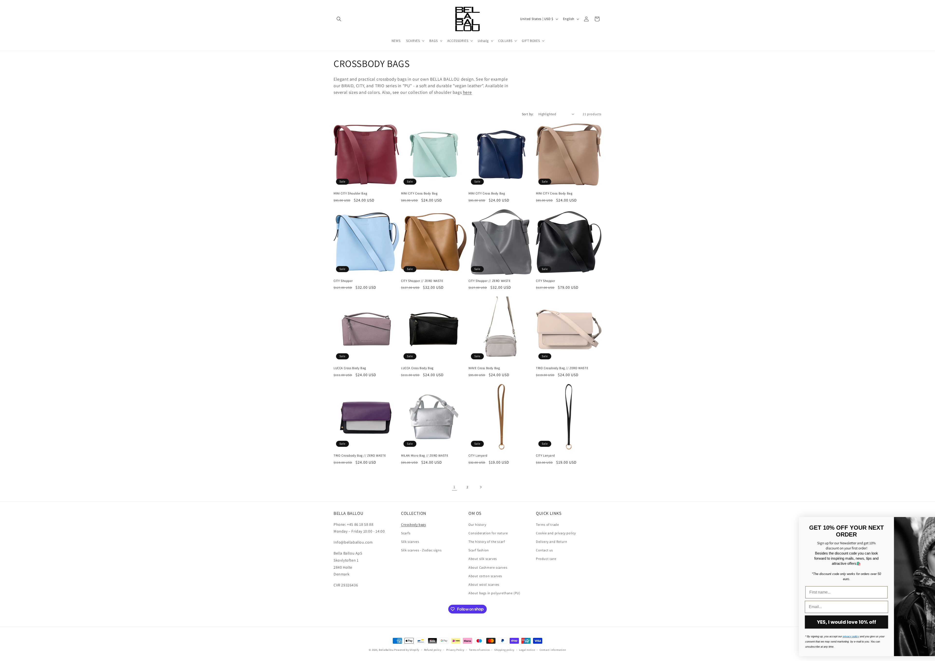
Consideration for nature (488, 533)
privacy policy (792, 636)
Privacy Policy (455, 649)
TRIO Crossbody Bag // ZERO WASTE (562, 368)
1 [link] (454, 486)
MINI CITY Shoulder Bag (350, 193)
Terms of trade (547, 524)
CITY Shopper (343, 281)
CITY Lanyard (477, 456)
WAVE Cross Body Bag (484, 368)
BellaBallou (386, 649)
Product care (546, 558)
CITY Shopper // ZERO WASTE (422, 281)
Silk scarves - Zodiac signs (421, 550)
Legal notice (527, 649)
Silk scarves (410, 541)
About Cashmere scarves (487, 567)
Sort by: (527, 114)
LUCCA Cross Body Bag (350, 368)
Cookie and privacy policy (556, 533)
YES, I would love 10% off (787, 622)
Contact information (553, 649)
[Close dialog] (924, 523)
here (467, 92)
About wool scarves (483, 584)
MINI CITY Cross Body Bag (419, 193)
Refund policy (432, 649)
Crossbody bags (413, 524)
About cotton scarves (485, 576)
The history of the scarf (486, 541)
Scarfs (406, 533)
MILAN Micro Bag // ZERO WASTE (424, 456)
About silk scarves (482, 558)
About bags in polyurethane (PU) (494, 593)
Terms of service (479, 649)
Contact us (544, 550)
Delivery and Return (551, 541)
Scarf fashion (478, 550)
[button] (339, 19)
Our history (477, 524)
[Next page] (480, 487)
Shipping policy (504, 649)
